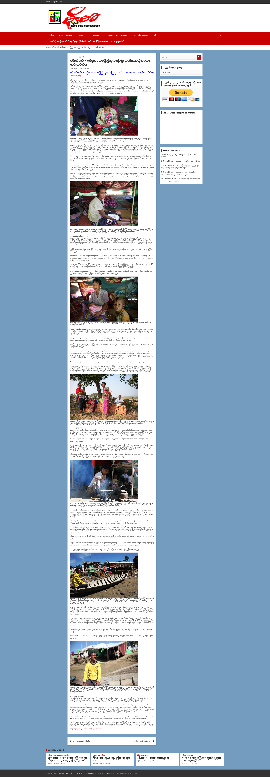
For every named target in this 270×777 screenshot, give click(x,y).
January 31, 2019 (76, 68)
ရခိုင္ (82, 729)
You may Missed (56, 750)
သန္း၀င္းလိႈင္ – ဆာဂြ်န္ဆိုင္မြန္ (189, 161)
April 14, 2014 (97, 763)
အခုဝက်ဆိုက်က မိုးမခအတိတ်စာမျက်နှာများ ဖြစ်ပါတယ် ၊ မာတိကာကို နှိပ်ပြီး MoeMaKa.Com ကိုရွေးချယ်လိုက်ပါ (87, 41)
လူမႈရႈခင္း (82, 35)
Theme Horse (109, 773)
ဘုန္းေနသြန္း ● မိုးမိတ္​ (82, 741)
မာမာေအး (56, 755)
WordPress (134, 773)
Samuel (163, 154)
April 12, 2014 (141, 761)
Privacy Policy (89, 773)
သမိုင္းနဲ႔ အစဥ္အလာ (141, 35)
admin (194, 763)
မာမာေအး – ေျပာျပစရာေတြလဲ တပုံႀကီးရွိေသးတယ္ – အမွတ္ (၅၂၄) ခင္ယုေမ (67, 759)
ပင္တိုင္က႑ (156, 35)
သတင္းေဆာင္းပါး (77, 57)
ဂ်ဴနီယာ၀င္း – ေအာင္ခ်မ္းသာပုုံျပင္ (153, 758)
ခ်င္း (75, 729)
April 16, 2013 (186, 763)
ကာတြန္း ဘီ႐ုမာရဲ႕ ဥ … (142, 741)
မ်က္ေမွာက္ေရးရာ (65, 35)
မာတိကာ (52, 35)
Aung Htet (86, 68)
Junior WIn (96, 755)
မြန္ (79, 729)
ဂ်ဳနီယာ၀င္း (140, 755)
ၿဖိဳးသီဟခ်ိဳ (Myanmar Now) (93, 729)
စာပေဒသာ (96, 35)
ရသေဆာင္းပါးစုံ (64, 755)
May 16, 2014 (52, 763)
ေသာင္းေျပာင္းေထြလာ (117, 35)
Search (199, 57)
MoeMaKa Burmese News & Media (71, 773)
